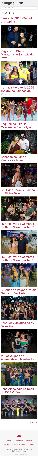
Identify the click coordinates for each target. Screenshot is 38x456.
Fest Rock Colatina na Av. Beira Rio (18, 324)
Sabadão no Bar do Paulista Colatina (13, 158)
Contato (31, 444)
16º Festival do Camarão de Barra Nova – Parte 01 (17, 258)
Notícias (29, 440)
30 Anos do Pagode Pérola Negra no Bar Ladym (18, 291)
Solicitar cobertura (19, 444)
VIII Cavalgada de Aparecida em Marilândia (17, 357)
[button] (35, 3)
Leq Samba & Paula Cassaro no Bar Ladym (16, 125)
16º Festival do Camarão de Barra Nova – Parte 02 (17, 225)
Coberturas (19, 440)
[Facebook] (20, 3)
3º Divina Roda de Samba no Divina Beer (18, 191)
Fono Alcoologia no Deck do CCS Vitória (17, 390)
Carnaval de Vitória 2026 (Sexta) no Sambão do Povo (17, 91)
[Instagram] (22, 3)
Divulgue (6, 444)
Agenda (8, 440)
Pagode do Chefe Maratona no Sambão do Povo (17, 54)
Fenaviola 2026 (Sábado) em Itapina (18, 20)
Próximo (33, 422)
